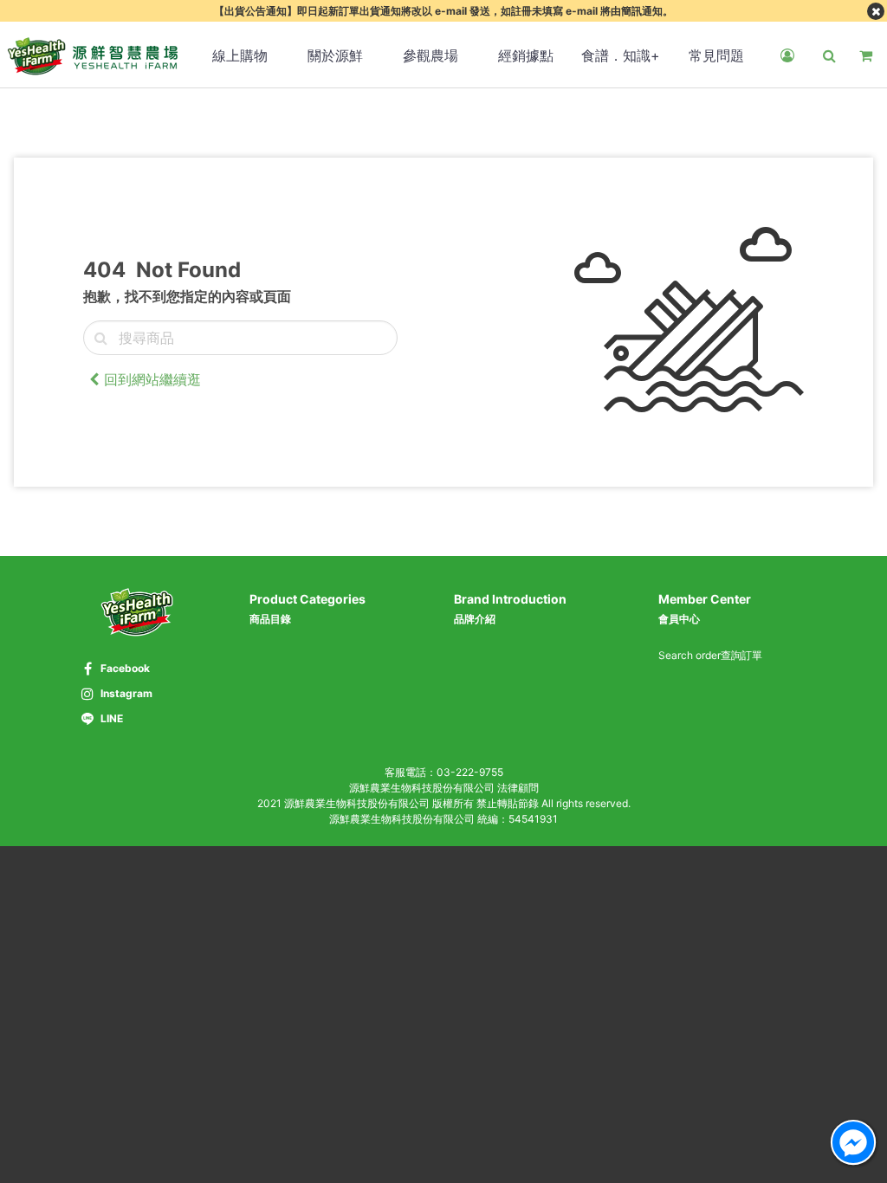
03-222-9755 (470, 772)
